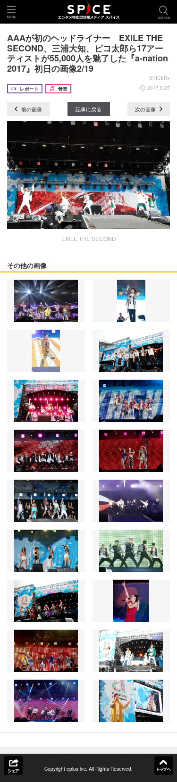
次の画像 (146, 109)
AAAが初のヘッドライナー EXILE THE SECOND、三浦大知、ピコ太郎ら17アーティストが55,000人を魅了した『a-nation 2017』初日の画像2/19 (87, 53)
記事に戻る (88, 109)
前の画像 (31, 109)
